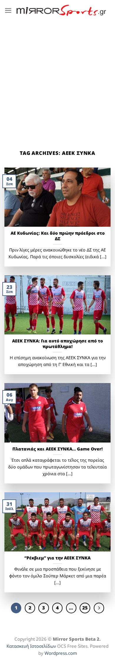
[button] (8, 10)
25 (85, 607)
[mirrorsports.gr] (61, 10)
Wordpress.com (61, 653)
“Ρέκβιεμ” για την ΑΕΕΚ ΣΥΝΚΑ (57, 558)
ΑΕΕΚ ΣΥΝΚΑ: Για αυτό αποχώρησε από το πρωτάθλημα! (57, 343)
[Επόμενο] (99, 608)
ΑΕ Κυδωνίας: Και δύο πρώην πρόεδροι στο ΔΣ (58, 236)
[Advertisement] (57, 81)
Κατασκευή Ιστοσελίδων (31, 646)
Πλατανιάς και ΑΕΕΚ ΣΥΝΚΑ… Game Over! (57, 449)
